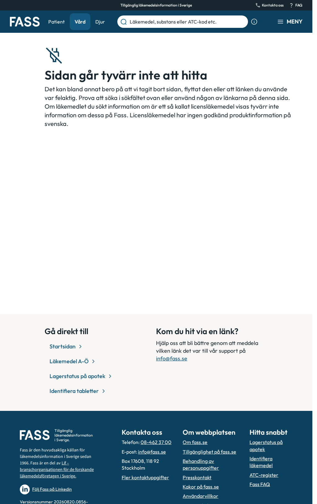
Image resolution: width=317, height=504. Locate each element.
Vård (80, 22)
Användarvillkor (200, 496)
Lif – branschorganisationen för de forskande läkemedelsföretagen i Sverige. (57, 469)
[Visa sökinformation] (254, 21)
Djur (100, 22)
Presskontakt (197, 477)
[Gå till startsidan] (25, 22)
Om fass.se (195, 442)
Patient (56, 22)
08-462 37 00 (156, 442)
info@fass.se (171, 358)
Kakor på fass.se (201, 487)
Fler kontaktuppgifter (145, 477)
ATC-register (264, 475)
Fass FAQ (260, 484)
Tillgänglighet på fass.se (209, 452)
